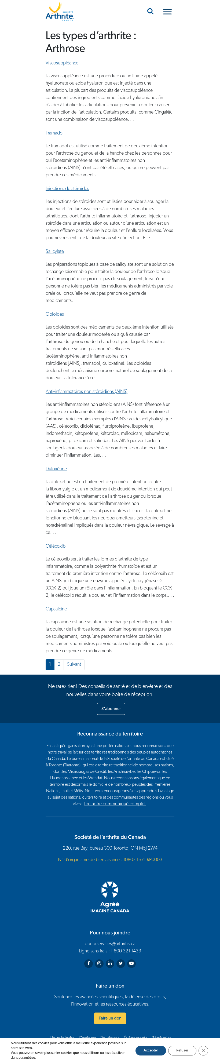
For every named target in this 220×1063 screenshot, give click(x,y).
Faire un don (110, 1018)
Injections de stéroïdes (67, 189)
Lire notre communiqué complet (115, 804)
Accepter (151, 1051)
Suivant (74, 664)
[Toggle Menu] (167, 11)
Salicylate (55, 251)
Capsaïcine (56, 609)
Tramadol (55, 133)
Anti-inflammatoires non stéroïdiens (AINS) (86, 391)
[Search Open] (150, 11)
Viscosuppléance (62, 63)
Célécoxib (55, 546)
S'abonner (111, 709)
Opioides (55, 314)
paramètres (27, 1058)
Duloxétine (56, 469)
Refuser (182, 1051)
